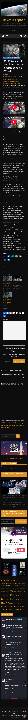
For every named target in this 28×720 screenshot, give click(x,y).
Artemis (2, 585)
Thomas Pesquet (17, 609)
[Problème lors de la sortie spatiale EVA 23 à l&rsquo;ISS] (7, 278)
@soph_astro (19, 654)
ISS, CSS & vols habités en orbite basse (11, 57)
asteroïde (7, 585)
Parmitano (15, 76)
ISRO (7, 595)
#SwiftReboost (9, 629)
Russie (15, 606)
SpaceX (10, 609)
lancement (6, 599)
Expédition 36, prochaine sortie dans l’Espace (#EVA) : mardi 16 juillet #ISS (7, 301)
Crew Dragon (22, 588)
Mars (3, 603)
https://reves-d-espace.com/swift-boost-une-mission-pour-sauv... (15, 687)
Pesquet (14, 603)
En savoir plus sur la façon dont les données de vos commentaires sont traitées (12, 425)
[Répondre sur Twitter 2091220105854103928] (6, 692)
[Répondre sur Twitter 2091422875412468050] (6, 648)
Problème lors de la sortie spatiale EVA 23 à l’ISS (7, 283)
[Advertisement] (14, 330)
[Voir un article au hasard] (25, 36)
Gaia (24, 591)
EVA (9, 76)
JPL (16, 595)
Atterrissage (22, 585)
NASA (9, 602)
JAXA (14, 595)
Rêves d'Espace (14, 20)
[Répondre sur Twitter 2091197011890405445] (6, 675)
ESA (11, 591)
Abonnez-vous (19, 361)
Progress (19, 603)
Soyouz (4, 609)
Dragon (7, 591)
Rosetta (11, 606)
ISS (11, 76)
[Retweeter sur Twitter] (9, 652)
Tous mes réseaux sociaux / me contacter (14, 458)
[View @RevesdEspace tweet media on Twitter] (12, 689)
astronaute (13, 585)
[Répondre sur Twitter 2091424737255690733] (6, 631)
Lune (22, 599)
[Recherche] (18, 436)
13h (24, 625)
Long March (15, 599)
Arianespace (21, 583)
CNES (16, 588)
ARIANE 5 (15, 583)
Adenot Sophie (9, 654)
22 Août (7, 656)
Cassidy (5, 76)
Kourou (20, 595)
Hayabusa (3, 595)
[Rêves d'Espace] (3, 36)
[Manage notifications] (24, 716)
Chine (11, 588)
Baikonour (3, 588)
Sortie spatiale (21, 606)
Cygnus (3, 591)
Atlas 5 (17, 585)
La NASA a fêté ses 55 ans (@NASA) (13, 370)
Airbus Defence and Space (6, 583)
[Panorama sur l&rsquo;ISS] (17, 278)
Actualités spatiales (10, 580)
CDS (8, 588)
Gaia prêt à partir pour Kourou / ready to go (13, 376)
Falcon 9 (19, 591)
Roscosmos (5, 606)
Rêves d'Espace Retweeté (15, 652)
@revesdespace (18, 625)
